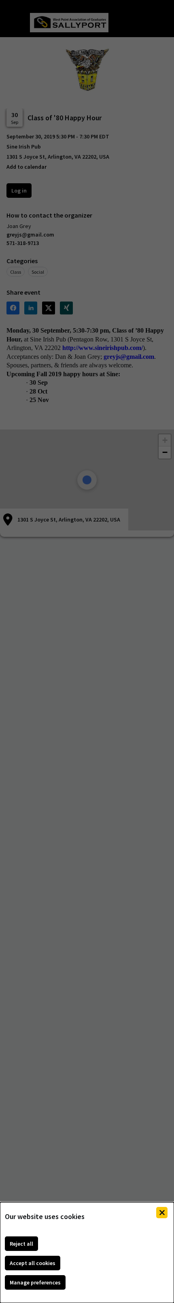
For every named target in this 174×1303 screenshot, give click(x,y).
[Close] (162, 1212)
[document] (87, 1252)
